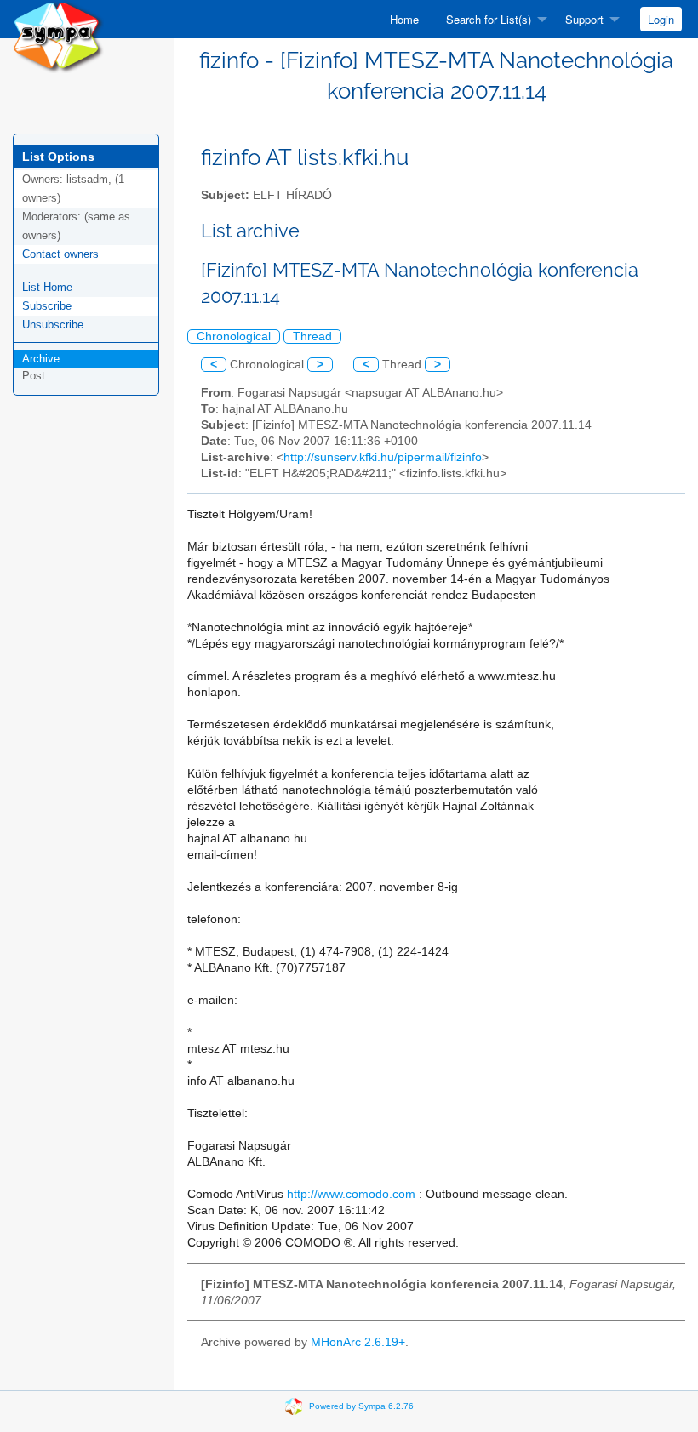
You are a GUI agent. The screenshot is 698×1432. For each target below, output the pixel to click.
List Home (47, 287)
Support (584, 19)
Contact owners (60, 254)
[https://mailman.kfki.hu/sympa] (58, 35)
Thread (312, 336)
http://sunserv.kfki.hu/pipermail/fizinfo (382, 457)
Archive (41, 358)
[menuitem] (404, 19)
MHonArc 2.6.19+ (358, 1342)
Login (661, 19)
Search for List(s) (488, 19)
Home (404, 19)
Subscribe (47, 306)
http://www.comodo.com (351, 1194)
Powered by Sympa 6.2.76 (361, 1406)
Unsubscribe (52, 324)
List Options (58, 156)
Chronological (234, 336)
